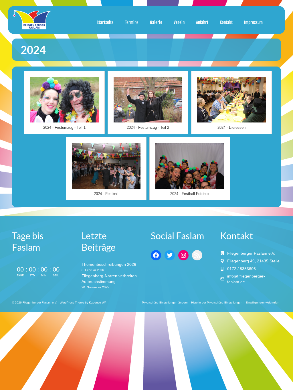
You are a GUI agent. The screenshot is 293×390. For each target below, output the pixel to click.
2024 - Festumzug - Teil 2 (148, 127)
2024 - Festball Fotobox (189, 194)
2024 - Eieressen (231, 127)
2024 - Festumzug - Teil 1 (64, 127)
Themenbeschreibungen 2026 (109, 264)
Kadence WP (97, 302)
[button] (164, 303)
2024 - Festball (106, 194)
